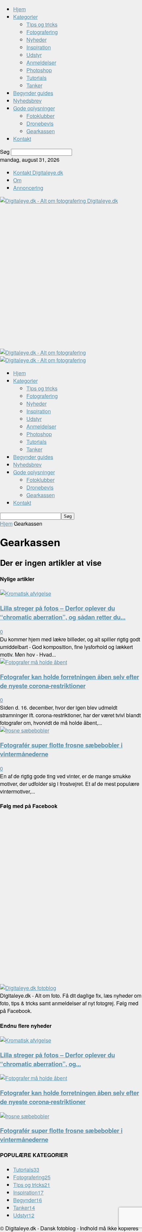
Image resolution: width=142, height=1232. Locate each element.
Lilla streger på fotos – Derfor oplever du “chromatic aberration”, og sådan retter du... (62, 612)
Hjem (19, 9)
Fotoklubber (40, 116)
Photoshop (39, 70)
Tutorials (36, 78)
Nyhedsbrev (27, 100)
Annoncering (28, 188)
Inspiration (38, 47)
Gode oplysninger (34, 108)
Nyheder (36, 39)
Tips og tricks (41, 24)
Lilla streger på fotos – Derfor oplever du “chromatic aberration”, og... (57, 1059)
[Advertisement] (71, 276)
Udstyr (34, 55)
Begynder (27, 1200)
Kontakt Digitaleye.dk (38, 172)
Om (17, 180)
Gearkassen (40, 131)
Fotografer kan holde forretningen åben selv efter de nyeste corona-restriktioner (69, 681)
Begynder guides (33, 93)
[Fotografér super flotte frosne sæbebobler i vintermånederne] (24, 730)
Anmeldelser (41, 62)
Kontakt (22, 139)
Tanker (34, 85)
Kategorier (25, 17)
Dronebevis (39, 123)
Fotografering (42, 32)
